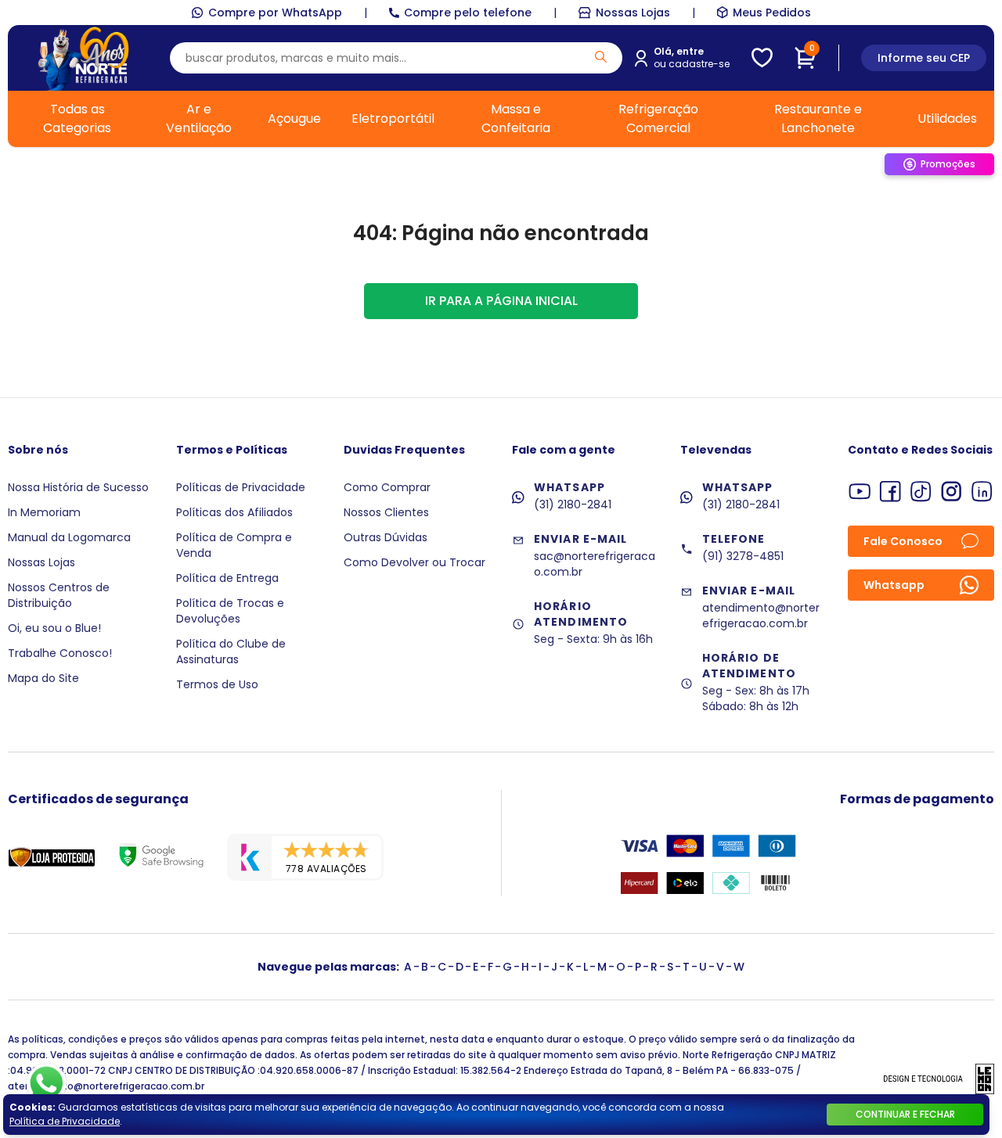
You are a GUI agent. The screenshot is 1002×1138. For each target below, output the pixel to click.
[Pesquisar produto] (601, 57)
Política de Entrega (227, 578)
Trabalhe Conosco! (60, 653)
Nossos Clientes (386, 512)
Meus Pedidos (772, 12)
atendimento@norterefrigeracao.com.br (761, 615)
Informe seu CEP (924, 58)
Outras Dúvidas (385, 537)
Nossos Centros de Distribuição (59, 595)
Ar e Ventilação (199, 118)
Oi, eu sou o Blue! (54, 628)
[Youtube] (860, 491)
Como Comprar (387, 487)
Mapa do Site (43, 678)
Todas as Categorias (77, 118)
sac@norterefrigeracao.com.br (594, 564)
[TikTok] (921, 491)
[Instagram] (951, 491)
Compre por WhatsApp (275, 12)
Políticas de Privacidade (240, 487)
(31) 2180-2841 (572, 504)
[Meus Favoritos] (762, 58)
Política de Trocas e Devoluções (230, 610)
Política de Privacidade (64, 1121)
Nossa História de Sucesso (78, 487)
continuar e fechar (905, 1114)
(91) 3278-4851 (743, 556)
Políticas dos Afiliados (234, 512)
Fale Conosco (903, 541)
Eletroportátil (392, 118)
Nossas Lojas (633, 12)
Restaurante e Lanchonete (818, 118)
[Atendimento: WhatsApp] (46, 1083)
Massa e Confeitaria (515, 118)
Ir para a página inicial (501, 301)
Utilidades (947, 118)
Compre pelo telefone (468, 12)
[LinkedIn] (982, 491)
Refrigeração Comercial (658, 118)
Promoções (948, 164)
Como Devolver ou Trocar (414, 562)
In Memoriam (44, 512)
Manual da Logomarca (69, 537)
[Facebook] (890, 491)
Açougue (294, 118)
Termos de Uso (217, 684)
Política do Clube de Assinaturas (231, 651)
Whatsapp (894, 585)
